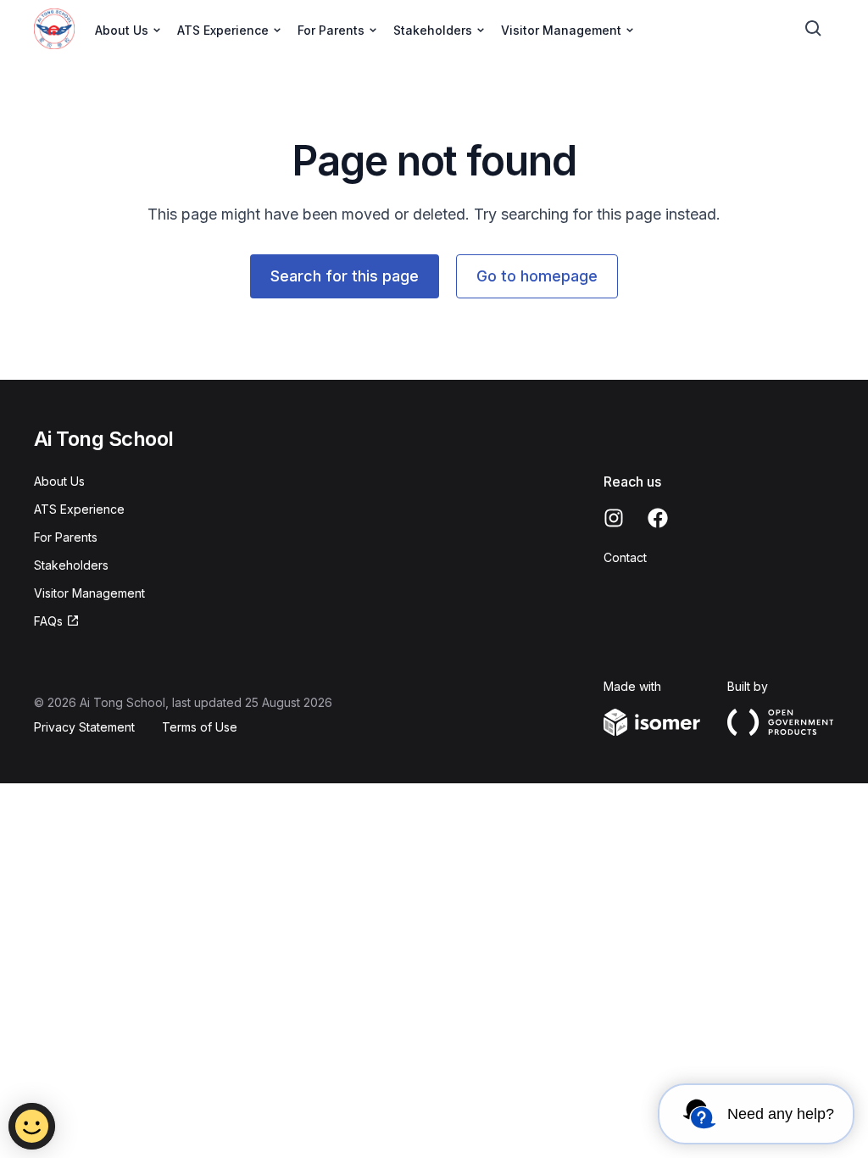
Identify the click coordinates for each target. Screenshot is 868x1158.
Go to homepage (537, 276)
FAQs (48, 621)
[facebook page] (658, 518)
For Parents (65, 537)
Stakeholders (71, 565)
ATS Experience (79, 509)
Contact (625, 557)
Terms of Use (199, 727)
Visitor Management (89, 593)
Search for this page (344, 276)
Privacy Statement (84, 727)
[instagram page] (614, 518)
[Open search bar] (813, 28)
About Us (59, 481)
